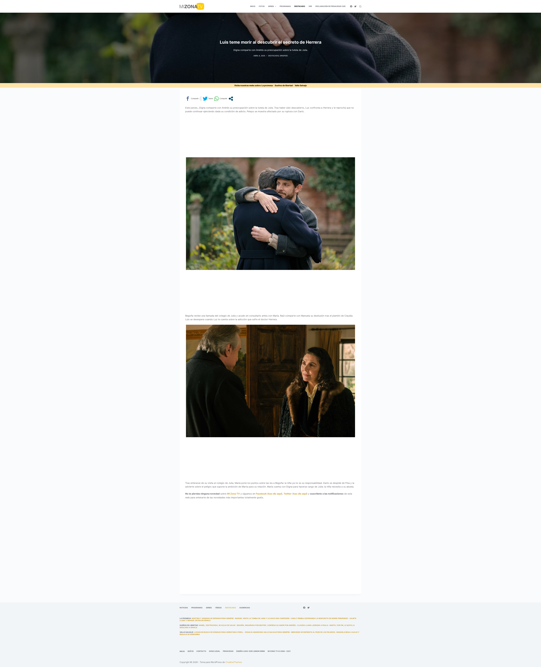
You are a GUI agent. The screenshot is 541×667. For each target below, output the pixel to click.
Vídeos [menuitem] (218, 608)
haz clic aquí (274, 493)
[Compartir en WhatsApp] (220, 98)
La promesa (267, 85)
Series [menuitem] (271, 6)
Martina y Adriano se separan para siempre (213, 618)
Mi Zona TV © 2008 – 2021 (279, 651)
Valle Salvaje (301, 85)
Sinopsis (284, 56)
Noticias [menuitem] (184, 608)
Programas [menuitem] (285, 6)
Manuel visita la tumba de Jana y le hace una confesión (262, 618)
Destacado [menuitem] (299, 6)
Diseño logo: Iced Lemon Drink (250, 651)
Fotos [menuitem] (262, 6)
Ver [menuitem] (310, 6)
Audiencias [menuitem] (244, 608)
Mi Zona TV (233, 493)
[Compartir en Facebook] (192, 98)
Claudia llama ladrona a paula (312, 625)
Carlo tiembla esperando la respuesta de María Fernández (319, 618)
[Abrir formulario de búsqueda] (360, 6)
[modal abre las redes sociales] (230, 98)
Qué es (191, 651)
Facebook (261, 493)
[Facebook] (351, 6)
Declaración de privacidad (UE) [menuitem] (330, 6)
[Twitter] (355, 6)
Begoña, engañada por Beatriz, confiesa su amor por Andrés (266, 625)
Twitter (288, 493)
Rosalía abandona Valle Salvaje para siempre (267, 632)
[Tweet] (208, 98)
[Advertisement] (270, 136)
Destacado (273, 56)
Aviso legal (214, 651)
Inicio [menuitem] (252, 6)
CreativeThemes (233, 662)
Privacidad (228, 651)
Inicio (182, 651)
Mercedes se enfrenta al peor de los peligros (313, 632)
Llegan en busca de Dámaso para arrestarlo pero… (219, 632)
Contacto (201, 651)
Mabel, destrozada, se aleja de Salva (217, 625)
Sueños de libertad (284, 85)
